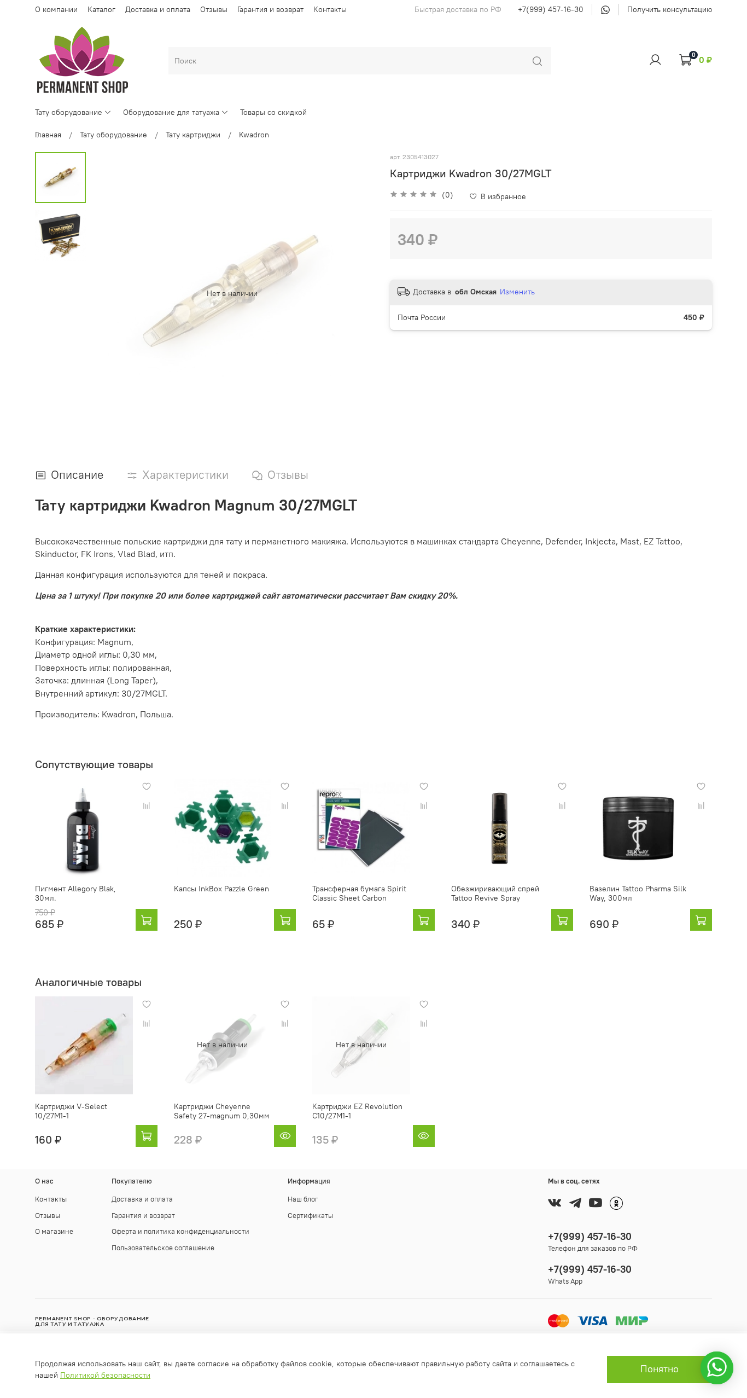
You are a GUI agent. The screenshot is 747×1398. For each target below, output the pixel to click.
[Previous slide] (110, 293)
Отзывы (213, 9)
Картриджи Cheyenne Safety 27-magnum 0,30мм (222, 1111)
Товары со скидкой (273, 112)
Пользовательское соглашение (163, 1248)
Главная (48, 135)
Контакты (330, 9)
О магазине (54, 1231)
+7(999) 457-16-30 (550, 9)
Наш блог (303, 1199)
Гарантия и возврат (270, 9)
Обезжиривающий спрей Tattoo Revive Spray (495, 893)
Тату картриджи (193, 135)
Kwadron (254, 135)
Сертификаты (310, 1215)
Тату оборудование (68, 112)
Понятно (659, 1369)
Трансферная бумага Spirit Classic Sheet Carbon (359, 893)
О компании (56, 9)
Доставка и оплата (157, 9)
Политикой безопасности (105, 1375)
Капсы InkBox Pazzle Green (221, 889)
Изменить (517, 292)
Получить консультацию (669, 9)
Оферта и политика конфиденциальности (180, 1231)
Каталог (101, 9)
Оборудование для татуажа (171, 112)
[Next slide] (354, 293)
